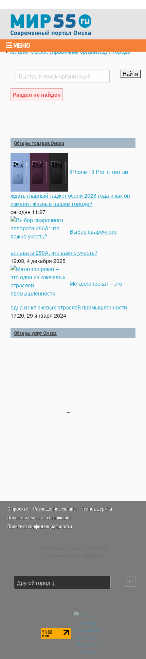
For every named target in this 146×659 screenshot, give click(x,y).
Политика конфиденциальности (39, 526)
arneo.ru (94, 554)
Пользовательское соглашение (39, 517)
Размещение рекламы (55, 508)
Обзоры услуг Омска (35, 333)
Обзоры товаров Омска (39, 143)
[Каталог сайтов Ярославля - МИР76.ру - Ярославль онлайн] (88, 632)
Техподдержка (96, 508)
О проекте (17, 508)
